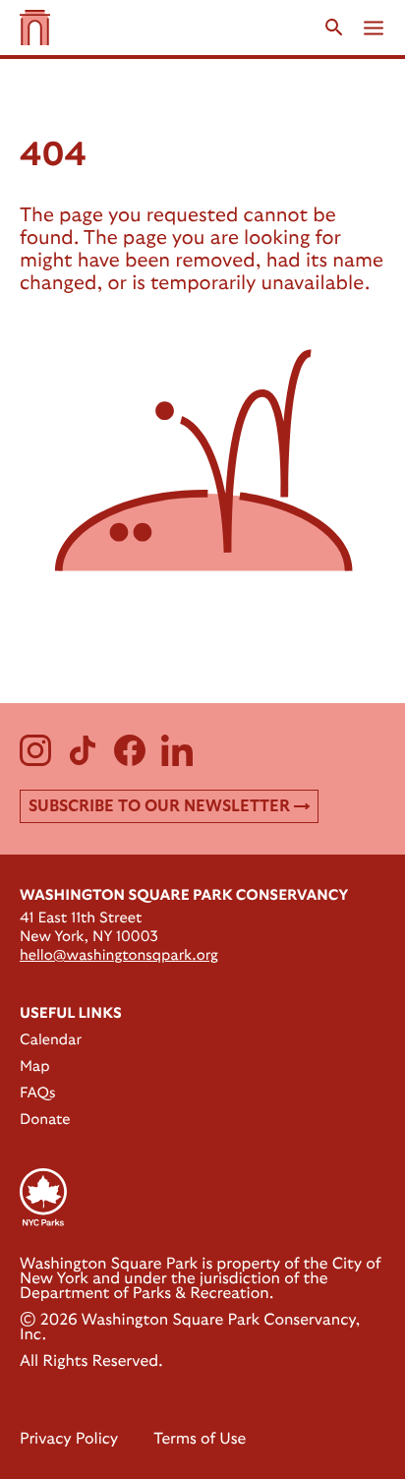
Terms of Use (199, 1440)
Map (35, 1066)
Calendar (51, 1040)
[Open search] (334, 27)
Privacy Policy (69, 1440)
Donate (45, 1119)
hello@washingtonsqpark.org (119, 955)
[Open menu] (373, 28)
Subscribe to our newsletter (159, 806)
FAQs (37, 1093)
